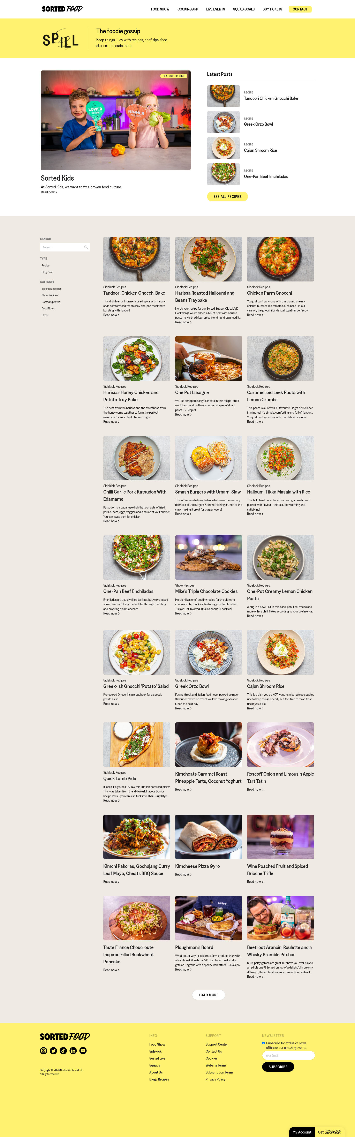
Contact (300, 9)
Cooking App (188, 9)
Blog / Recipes (159, 1079)
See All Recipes (227, 196)
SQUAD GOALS (244, 9)
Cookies (212, 1058)
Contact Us (214, 1051)
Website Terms (216, 1065)
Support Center (217, 1044)
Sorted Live (157, 1058)
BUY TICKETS (272, 9)
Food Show (160, 9)
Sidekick (155, 1051)
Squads (154, 1065)
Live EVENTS (215, 9)
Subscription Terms (220, 1072)
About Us (156, 1072)
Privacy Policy (215, 1079)
